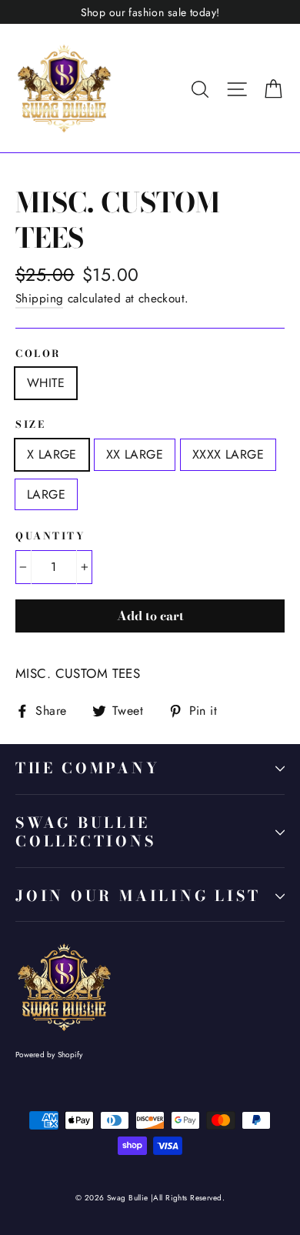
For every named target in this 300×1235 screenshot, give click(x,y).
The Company (87, 768)
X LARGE (52, 454)
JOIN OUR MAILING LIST (137, 896)
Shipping (39, 298)
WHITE (46, 383)
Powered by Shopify (49, 1054)
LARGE (46, 494)
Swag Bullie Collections (85, 832)
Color (38, 354)
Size (30, 425)
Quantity (50, 536)
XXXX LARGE (228, 454)
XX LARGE (134, 454)
